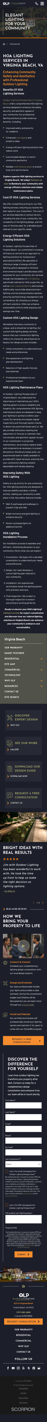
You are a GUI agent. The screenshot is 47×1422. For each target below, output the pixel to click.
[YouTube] (13, 1368)
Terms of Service (11, 1196)
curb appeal (21, 137)
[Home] (14, 3)
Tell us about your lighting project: (19, 1213)
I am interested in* (12, 1159)
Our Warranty (23, 1330)
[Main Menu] (42, 3)
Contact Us (23, 1352)
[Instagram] (18, 1368)
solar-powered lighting (20, 285)
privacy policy (28, 1193)
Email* (8, 1124)
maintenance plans (23, 166)
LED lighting (33, 278)
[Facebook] (8, 1368)
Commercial (23, 1341)
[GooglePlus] (39, 1368)
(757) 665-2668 (23, 1312)
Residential (23, 1335)
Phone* (8, 1135)
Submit (21, 1255)
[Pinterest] (33, 1368)
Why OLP (23, 1346)
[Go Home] (4, 44)
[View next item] (43, 903)
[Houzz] (28, 1368)
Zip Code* (9, 1147)
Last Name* (10, 1112)
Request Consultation (21, 1322)
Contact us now (11, 612)
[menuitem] (21, 648)
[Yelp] (23, 1368)
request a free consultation (21, 1040)
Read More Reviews (16, 909)
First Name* (10, 1100)
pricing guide (28, 1004)
